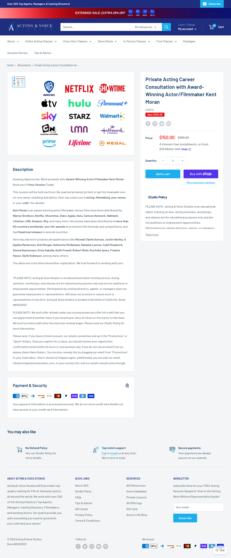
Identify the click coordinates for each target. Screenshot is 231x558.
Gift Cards (81, 509)
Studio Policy (83, 491)
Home (10, 65)
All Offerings (134, 503)
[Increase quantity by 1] (182, 160)
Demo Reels (105, 41)
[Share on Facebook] (148, 123)
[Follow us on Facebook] (78, 546)
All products (24, 65)
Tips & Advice (42, 52)
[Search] (166, 27)
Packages (189, 41)
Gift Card (132, 509)
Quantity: (151, 160)
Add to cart (163, 174)
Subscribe (215, 3)
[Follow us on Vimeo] (105, 546)
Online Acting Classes (39, 41)
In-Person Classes (134, 41)
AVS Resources (136, 485)
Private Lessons (136, 497)
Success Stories (17, 52)
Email (113, 453)
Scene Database (136, 491)
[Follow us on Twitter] (85, 546)
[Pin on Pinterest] (154, 123)
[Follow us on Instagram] (91, 546)
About (11, 41)
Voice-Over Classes (75, 41)
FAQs (78, 497)
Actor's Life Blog (136, 514)
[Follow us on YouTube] (98, 546)
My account (186, 29)
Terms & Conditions (87, 520)
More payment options (201, 182)
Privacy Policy (83, 514)
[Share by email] (168, 123)
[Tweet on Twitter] (161, 123)
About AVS (81, 485)
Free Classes (164, 41)
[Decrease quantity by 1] (163, 160)
